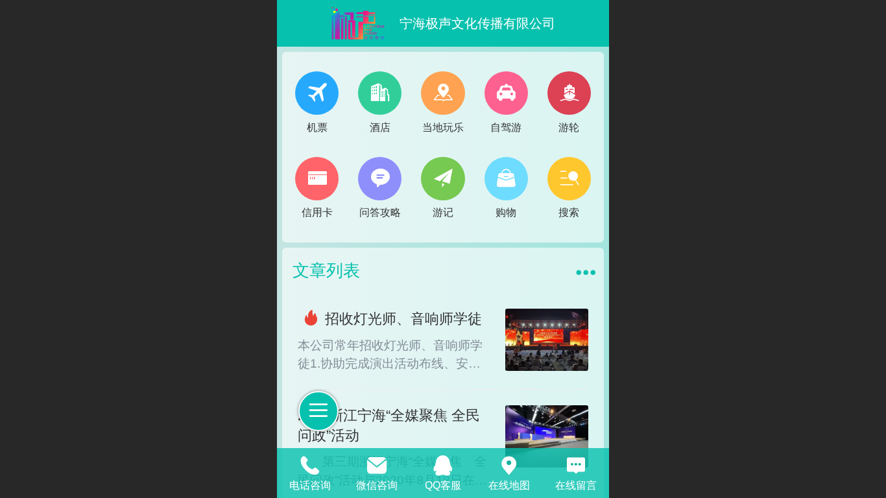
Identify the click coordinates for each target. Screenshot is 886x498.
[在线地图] (509, 463)
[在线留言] (576, 463)
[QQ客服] (443, 463)
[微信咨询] (376, 463)
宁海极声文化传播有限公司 (477, 23)
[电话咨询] (310, 463)
